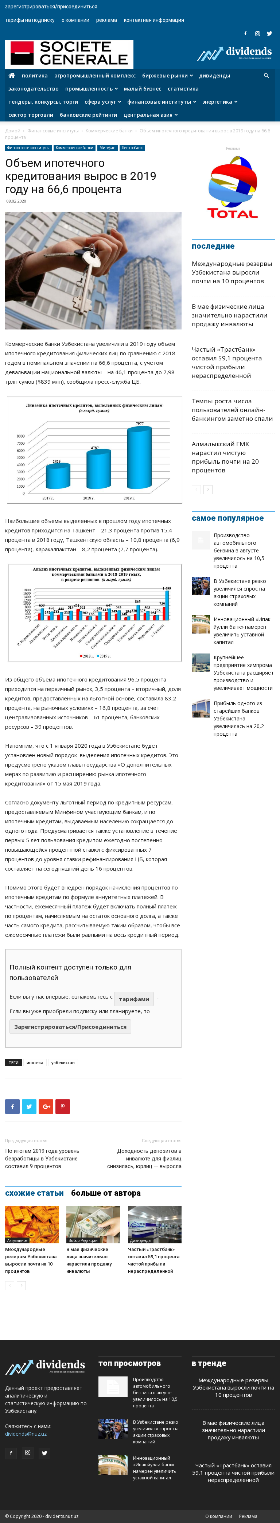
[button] (266, 75)
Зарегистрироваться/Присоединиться (51, 6)
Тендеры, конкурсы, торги (43, 101)
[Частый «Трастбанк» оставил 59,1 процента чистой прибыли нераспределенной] (155, 1224)
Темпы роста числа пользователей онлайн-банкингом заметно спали (232, 410)
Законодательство (33, 88)
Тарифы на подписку (30, 20)
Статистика (183, 88)
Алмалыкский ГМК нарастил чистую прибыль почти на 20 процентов (225, 457)
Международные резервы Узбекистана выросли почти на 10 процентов (232, 272)
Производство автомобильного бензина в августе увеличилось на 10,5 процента (239, 550)
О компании (75, 20)
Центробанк (132, 147)
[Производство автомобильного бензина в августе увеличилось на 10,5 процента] (201, 540)
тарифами (134, 999)
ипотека (35, 1062)
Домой (12, 131)
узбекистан (63, 1062)
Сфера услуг (100, 101)
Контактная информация (154, 20)
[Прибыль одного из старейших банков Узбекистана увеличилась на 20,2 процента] (201, 708)
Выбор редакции (83, 1240)
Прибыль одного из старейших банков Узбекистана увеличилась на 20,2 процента (239, 718)
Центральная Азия (148, 114)
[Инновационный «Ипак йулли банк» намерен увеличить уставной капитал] (201, 624)
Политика (35, 75)
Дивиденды (214, 75)
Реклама (106, 20)
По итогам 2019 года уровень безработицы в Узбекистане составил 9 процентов (42, 1159)
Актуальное (17, 1240)
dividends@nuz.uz (26, 1433)
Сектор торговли (30, 114)
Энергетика (217, 101)
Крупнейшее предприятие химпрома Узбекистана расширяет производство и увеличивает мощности (244, 672)
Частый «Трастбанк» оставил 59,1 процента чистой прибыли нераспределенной (227, 362)
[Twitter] (269, 33)
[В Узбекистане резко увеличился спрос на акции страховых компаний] (201, 586)
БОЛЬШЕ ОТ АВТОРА (106, 1193)
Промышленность (89, 88)
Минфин (108, 147)
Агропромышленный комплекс (95, 75)
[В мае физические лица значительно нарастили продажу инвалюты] (93, 1224)
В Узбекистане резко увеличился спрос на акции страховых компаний (156, 1432)
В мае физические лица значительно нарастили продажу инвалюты (230, 315)
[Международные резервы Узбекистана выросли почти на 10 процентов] (32, 1224)
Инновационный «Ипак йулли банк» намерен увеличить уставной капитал (154, 1468)
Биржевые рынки (165, 75)
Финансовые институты (159, 101)
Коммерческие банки (109, 131)
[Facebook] (245, 33)
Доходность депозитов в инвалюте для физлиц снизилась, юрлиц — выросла (144, 1159)
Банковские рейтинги (88, 114)
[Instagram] (257, 33)
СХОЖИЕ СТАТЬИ (34, 1193)
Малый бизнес (142, 88)
